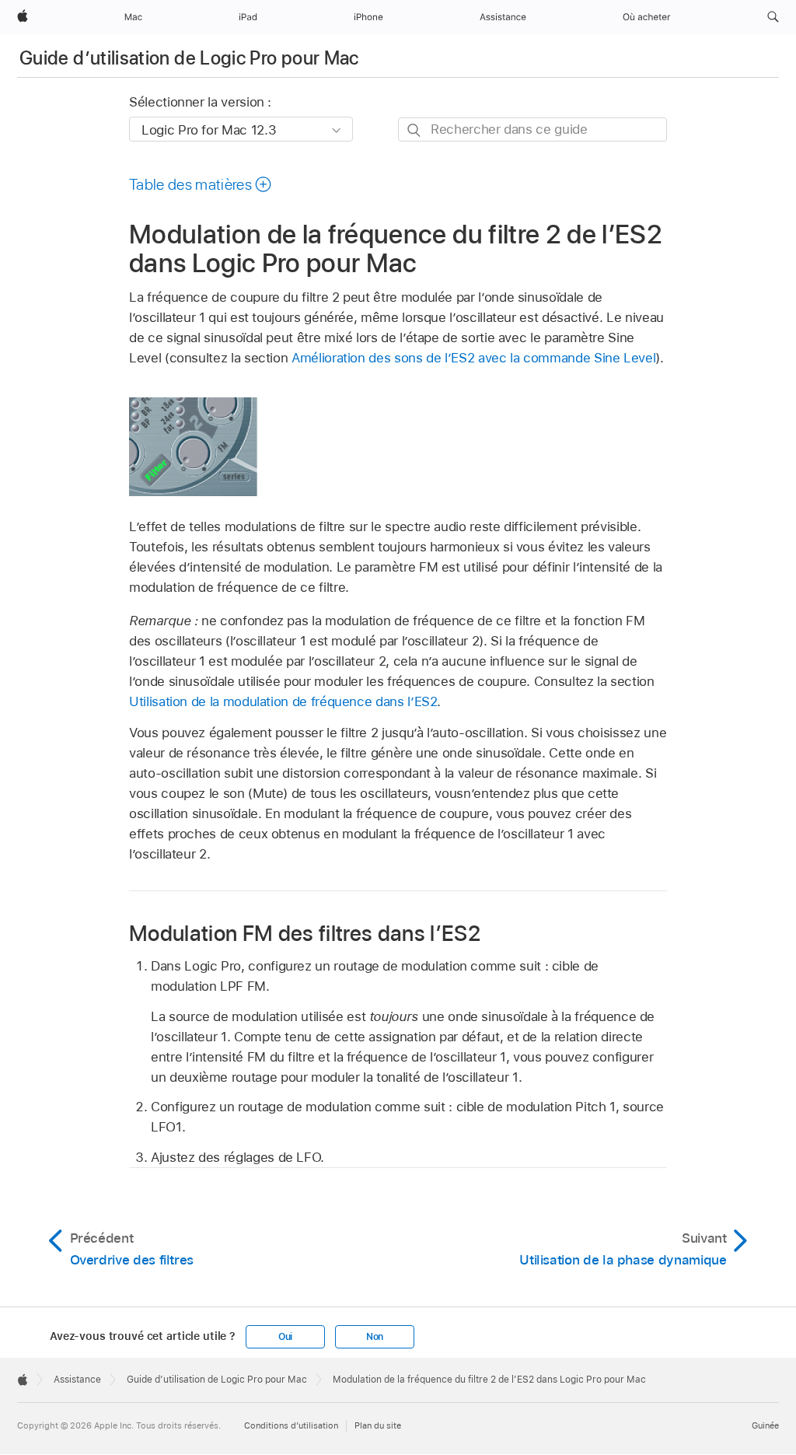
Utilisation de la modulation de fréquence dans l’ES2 (283, 701)
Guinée (765, 1425)
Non (374, 1336)
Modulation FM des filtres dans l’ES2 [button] (304, 933)
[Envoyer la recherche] (415, 130)
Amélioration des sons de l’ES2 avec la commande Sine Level (473, 357)
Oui (285, 1336)
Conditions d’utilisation (291, 1425)
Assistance (77, 1379)
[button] (773, 17)
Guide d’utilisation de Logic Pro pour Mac (189, 58)
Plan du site (377, 1425)
